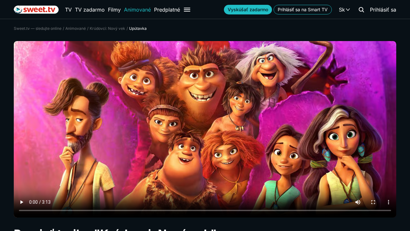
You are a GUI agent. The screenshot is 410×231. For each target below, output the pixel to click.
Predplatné (167, 9)
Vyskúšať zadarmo (248, 9)
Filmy (114, 9)
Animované (137, 9)
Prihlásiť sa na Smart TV (303, 9)
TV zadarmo (90, 9)
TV (68, 9)
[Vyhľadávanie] (361, 9)
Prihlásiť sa (383, 9)
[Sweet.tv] (36, 9)
